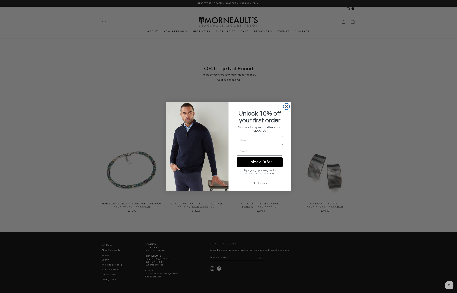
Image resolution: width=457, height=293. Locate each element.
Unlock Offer (259, 162)
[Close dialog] (286, 106)
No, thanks (260, 183)
